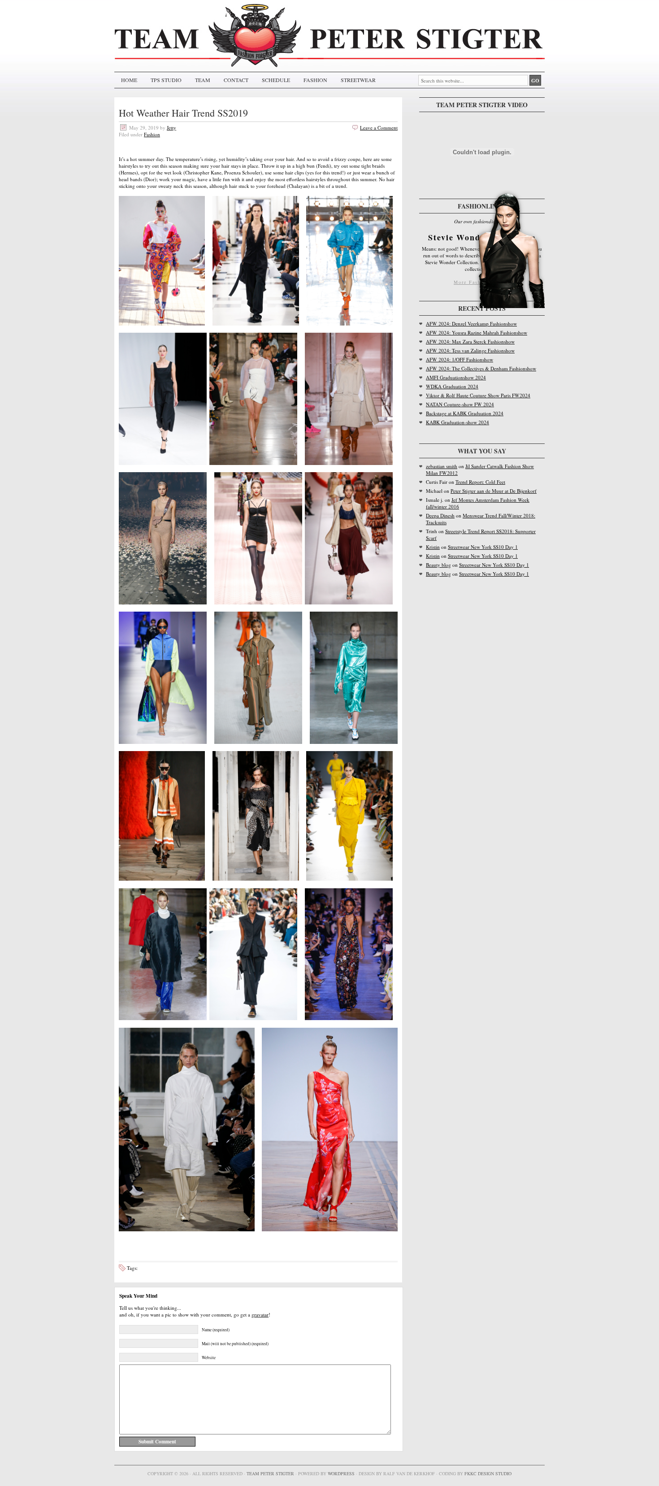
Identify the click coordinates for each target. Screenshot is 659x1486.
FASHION (315, 79)
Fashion (152, 134)
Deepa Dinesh (440, 515)
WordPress (341, 1473)
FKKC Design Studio (488, 1473)
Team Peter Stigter (270, 1473)
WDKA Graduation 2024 (452, 386)
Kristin (433, 546)
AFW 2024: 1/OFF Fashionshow (459, 359)
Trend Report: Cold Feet (480, 481)
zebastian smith (441, 466)
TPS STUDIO (166, 79)
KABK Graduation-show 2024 (457, 422)
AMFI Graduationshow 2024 (456, 377)
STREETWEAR (358, 79)
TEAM (202, 79)
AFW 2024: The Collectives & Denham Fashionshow (481, 368)
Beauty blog (438, 564)
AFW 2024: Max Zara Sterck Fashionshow (470, 341)
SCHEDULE (276, 79)
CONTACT (236, 79)
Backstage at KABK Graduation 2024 (464, 413)
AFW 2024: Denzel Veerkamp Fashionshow (471, 323)
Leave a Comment (379, 127)
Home (129, 79)
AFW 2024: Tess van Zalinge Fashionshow (470, 350)
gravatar (260, 1314)
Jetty (171, 127)
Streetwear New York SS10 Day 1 (483, 546)
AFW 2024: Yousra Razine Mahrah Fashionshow (476, 332)
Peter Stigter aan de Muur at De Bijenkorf (494, 490)
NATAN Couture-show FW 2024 (460, 404)
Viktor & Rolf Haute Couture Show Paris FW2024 (478, 395)
